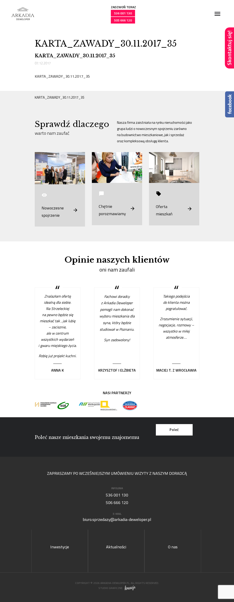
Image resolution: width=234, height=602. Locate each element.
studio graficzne (110, 588)
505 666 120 (123, 20)
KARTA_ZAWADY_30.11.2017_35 (62, 76)
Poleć (174, 429)
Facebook (229, 104)
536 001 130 (123, 13)
